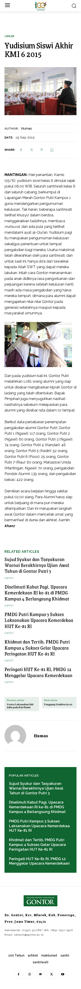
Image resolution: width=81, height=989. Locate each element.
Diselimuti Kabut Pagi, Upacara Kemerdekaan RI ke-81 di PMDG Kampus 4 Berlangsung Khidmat (36, 593)
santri (9, 577)
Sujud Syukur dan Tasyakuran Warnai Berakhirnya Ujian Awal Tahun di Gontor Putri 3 (36, 565)
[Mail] (40, 974)
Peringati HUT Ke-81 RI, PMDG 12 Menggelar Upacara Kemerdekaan (38, 672)
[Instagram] (29, 974)
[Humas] (18, 736)
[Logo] (40, 6)
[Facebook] (20, 149)
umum (9, 36)
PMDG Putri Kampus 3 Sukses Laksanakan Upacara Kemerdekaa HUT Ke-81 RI (38, 620)
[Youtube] (62, 974)
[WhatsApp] (51, 149)
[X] (31, 149)
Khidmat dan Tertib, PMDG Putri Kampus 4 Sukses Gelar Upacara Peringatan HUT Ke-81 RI (37, 648)
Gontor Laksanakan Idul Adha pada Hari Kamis (20, 706)
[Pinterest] (41, 149)
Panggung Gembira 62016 (58, 704)
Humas (26, 128)
